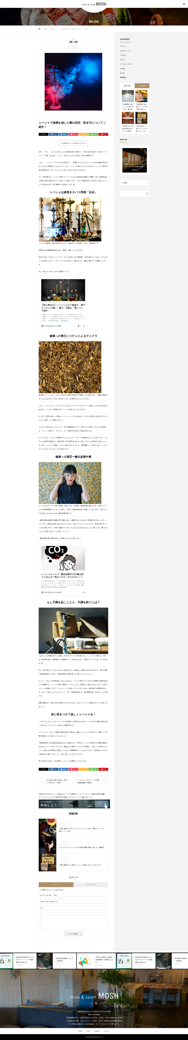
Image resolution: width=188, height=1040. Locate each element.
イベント (123, 46)
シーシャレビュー (126, 64)
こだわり (123, 55)
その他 (122, 68)
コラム (73, 47)
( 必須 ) (48, 895)
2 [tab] (134, 169)
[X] (96, 1003)
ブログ (88, 1031)
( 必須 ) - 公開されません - (49, 901)
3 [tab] (136, 169)
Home (80, 1031)
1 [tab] (133, 169)
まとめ (122, 73)
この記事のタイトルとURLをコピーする (73, 143)
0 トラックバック (90, 884)
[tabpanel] (134, 160)
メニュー (106, 1031)
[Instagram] (92, 1003)
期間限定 (123, 77)
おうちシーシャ (125, 51)
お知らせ (97, 1031)
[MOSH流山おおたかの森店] (94, 4)
